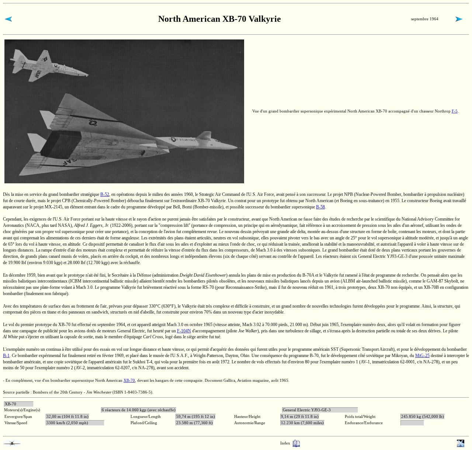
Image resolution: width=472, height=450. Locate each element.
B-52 (104, 194)
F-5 (455, 111)
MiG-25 (422, 355)
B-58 (320, 207)
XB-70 (129, 380)
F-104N (184, 330)
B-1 (6, 355)
